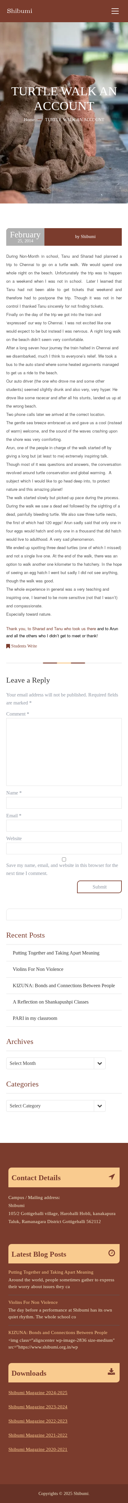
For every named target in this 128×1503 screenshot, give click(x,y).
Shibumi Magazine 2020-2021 (37, 1449)
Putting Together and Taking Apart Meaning (56, 952)
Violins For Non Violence (38, 969)
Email (13, 815)
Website (14, 838)
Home (29, 119)
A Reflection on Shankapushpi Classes (51, 1001)
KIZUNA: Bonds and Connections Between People (64, 985)
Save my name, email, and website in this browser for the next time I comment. (62, 869)
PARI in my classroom (35, 1018)
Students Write (24, 646)
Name (14, 792)
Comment (17, 714)
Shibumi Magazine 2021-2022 (37, 1435)
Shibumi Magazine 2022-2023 (37, 1421)
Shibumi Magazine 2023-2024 (37, 1406)
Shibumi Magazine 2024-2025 (37, 1392)
